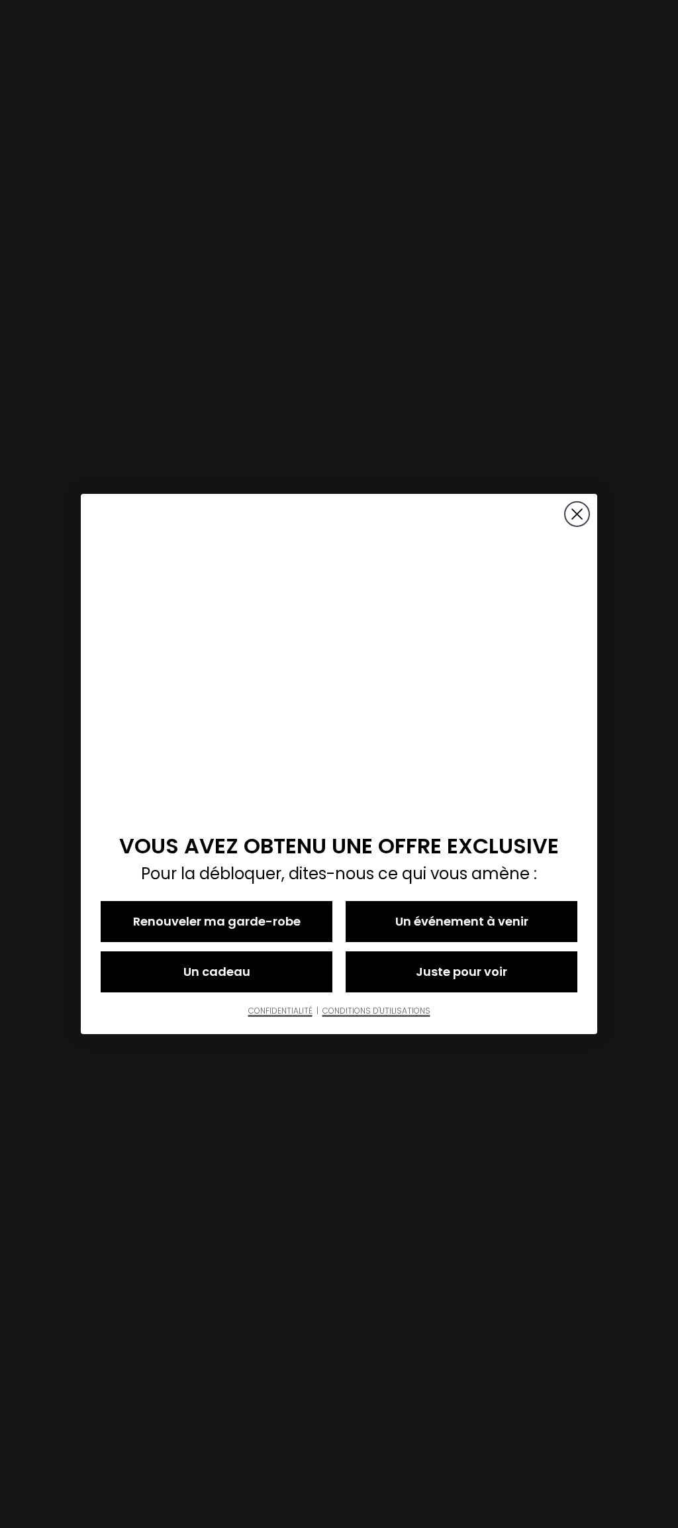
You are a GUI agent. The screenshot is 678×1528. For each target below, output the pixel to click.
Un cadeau (216, 971)
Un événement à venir (461, 921)
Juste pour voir (461, 971)
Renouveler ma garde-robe (217, 921)
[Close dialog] (577, 514)
